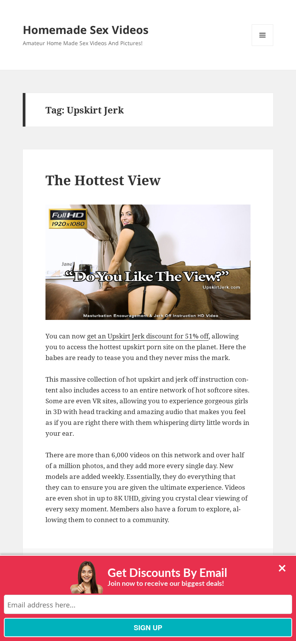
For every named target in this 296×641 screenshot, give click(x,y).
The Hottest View (103, 180)
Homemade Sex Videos (85, 29)
